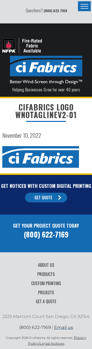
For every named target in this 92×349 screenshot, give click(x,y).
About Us (46, 265)
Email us (63, 327)
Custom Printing (46, 283)
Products (46, 274)
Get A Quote (46, 301)
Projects (46, 292)
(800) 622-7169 (55, 10)
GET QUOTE (43, 197)
